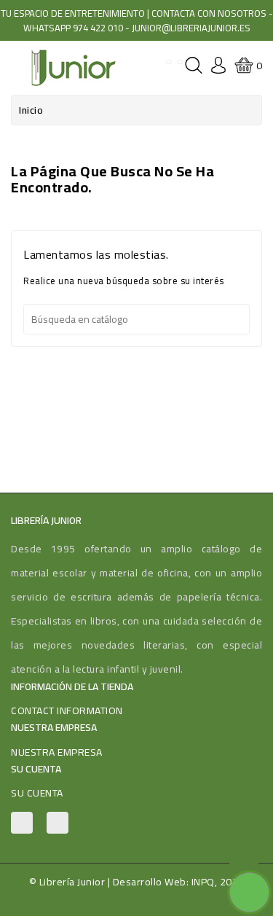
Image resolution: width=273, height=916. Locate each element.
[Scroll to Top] (243, 857)
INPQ (203, 881)
